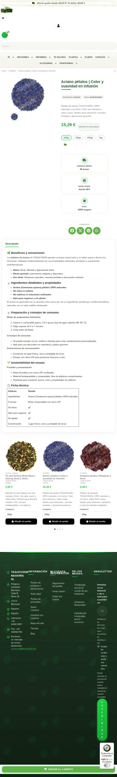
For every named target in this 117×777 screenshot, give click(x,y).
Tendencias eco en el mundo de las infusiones (80, 589)
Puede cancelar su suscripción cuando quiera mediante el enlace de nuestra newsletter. (102, 685)
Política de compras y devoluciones (37, 585)
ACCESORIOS (46, 63)
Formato (9, 509)
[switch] (107, 765)
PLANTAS (73, 57)
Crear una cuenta (57, 598)
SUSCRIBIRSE (102, 719)
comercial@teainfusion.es (23, 648)
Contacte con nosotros (37, 616)
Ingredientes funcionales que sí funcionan (80, 618)
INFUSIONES (23, 57)
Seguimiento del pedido (58, 585)
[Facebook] (72, 230)
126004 (8, 483)
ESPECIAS (100, 57)
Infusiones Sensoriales (80, 603)
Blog (33, 633)
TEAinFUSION (10, 481)
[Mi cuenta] (58, 26)
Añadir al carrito (22, 521)
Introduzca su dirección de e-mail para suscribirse (102, 593)
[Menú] (112, 744)
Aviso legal (36, 593)
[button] (13, 94)
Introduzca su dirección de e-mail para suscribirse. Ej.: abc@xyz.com (102, 631)
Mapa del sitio (37, 623)
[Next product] (114, 71)
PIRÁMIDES (41, 57)
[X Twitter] (80, 230)
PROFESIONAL (66, 63)
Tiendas (34, 628)
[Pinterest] (88, 230)
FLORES (88, 57)
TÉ (9, 57)
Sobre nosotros (35, 608)
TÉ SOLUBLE (60, 57)
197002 (82, 483)
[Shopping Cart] (5, 35)
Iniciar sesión (58, 591)
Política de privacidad (36, 600)
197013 (45, 483)
